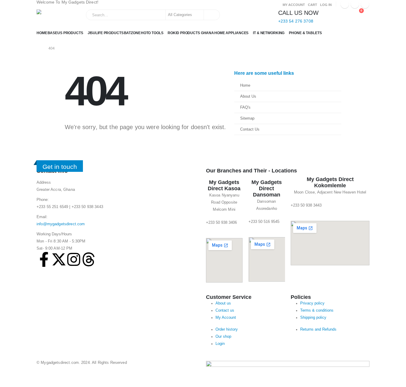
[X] (355, 4)
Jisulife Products (106, 33)
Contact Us (249, 129)
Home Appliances (231, 33)
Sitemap (247, 118)
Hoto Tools (152, 33)
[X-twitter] (58, 259)
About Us (248, 96)
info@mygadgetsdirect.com (61, 224)
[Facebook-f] (44, 259)
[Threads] (88, 259)
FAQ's (245, 107)
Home (42, 33)
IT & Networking (268, 33)
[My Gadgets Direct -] (54, 17)
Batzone (132, 33)
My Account (294, 5)
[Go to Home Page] (38, 48)
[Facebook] (345, 4)
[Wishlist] (344, 14)
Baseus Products (65, 33)
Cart (312, 5)
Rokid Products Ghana (191, 33)
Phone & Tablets (305, 33)
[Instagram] (365, 4)
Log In (326, 5)
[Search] (211, 15)
